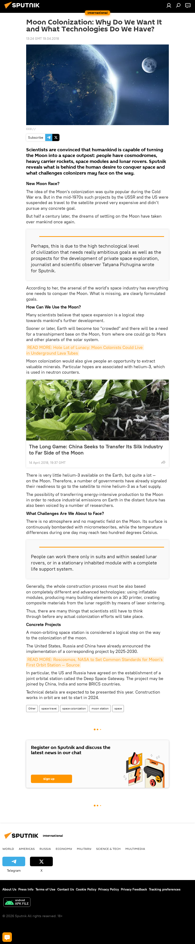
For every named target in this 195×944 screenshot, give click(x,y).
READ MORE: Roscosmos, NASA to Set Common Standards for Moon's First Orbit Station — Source (95, 662)
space (118, 708)
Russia (45, 848)
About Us (9, 889)
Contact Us (65, 889)
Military (84, 848)
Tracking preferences (164, 889)
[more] (163, 462)
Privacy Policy (108, 889)
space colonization (74, 708)
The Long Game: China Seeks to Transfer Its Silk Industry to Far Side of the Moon (96, 449)
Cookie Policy (86, 889)
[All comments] (7, 937)
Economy (64, 848)
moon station (100, 708)
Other (32, 708)
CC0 (29, 129)
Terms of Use (45, 889)
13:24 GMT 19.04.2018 (42, 38)
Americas (27, 848)
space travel (49, 708)
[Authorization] (169, 5)
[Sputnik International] (23, 9)
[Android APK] (17, 902)
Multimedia (135, 848)
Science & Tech (108, 848)
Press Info (26, 889)
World (8, 848)
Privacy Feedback (134, 889)
